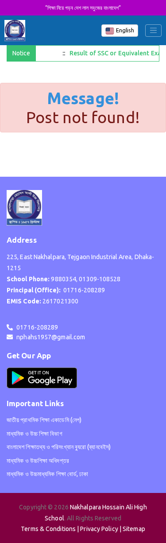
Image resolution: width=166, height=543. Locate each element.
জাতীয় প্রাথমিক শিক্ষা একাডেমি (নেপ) (44, 419)
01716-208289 (37, 327)
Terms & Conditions (48, 528)
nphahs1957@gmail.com (50, 337)
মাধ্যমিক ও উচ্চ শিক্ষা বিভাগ (34, 433)
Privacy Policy (99, 528)
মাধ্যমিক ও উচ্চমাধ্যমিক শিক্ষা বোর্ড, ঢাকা (48, 473)
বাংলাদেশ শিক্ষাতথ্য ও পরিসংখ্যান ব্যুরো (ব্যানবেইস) (59, 446)
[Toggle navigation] (153, 30)
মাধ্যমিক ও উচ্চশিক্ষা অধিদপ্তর (38, 460)
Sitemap (134, 528)
